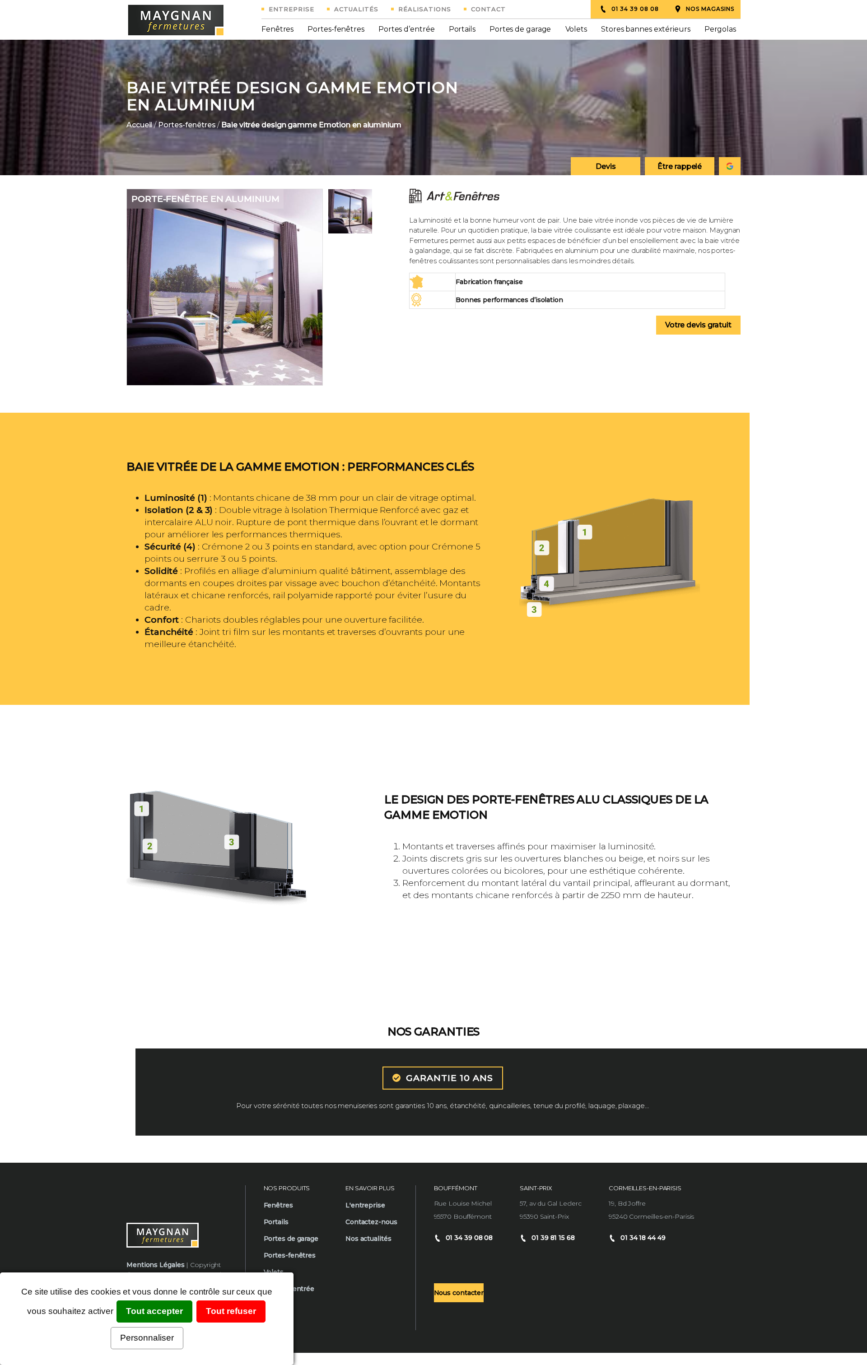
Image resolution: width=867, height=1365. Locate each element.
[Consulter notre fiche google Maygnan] (730, 166)
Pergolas (720, 29)
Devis (606, 166)
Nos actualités (368, 1239)
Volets (576, 29)
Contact (488, 9)
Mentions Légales (155, 1265)
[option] (433, 107)
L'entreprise (365, 1205)
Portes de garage (520, 29)
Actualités (356, 9)
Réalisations (424, 9)
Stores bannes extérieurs (645, 29)
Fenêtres (277, 29)
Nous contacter (459, 1293)
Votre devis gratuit (698, 325)
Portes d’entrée (406, 29)
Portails (462, 29)
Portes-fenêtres (336, 29)
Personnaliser (147, 1337)
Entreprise (291, 9)
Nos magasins (710, 8)
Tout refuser (231, 1311)
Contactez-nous (371, 1222)
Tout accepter (154, 1311)
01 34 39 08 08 (635, 8)
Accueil (139, 125)
